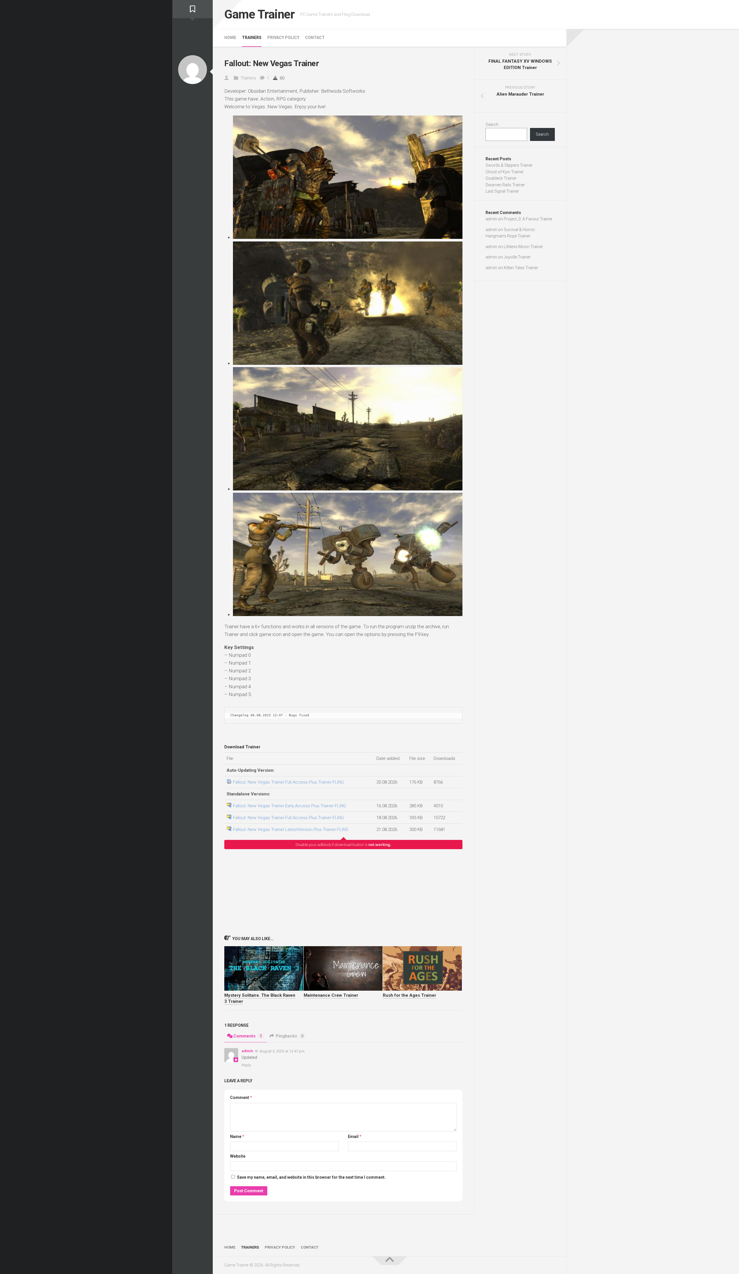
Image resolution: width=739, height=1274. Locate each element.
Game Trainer (259, 14)
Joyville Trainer (517, 257)
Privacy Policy (283, 37)
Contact (315, 37)
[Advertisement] (343, 891)
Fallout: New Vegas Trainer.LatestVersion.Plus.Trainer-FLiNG (290, 829)
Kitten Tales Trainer (521, 267)
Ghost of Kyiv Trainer (505, 172)
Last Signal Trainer (502, 191)
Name (237, 1136)
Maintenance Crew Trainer (331, 995)
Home (230, 37)
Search (492, 124)
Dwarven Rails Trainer (505, 185)
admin (247, 1051)
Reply (246, 1065)
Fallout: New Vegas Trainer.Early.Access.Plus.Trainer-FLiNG (289, 805)
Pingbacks (290, 1036)
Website (237, 1156)
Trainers (252, 37)
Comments (247, 1036)
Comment (241, 1097)
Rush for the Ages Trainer (409, 995)
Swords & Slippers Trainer (509, 165)
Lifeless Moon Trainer (523, 246)
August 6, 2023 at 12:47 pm (282, 1051)
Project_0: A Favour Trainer (528, 219)
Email (354, 1136)
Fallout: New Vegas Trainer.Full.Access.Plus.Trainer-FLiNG (288, 782)
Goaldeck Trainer (501, 178)
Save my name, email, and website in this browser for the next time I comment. (311, 1177)
